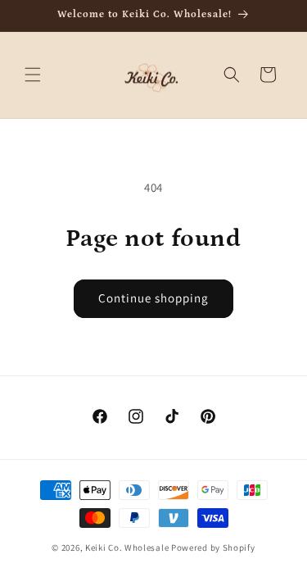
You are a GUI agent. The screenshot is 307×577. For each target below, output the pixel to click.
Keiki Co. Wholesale (127, 547)
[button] (33, 75)
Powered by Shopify (213, 547)
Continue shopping (153, 298)
